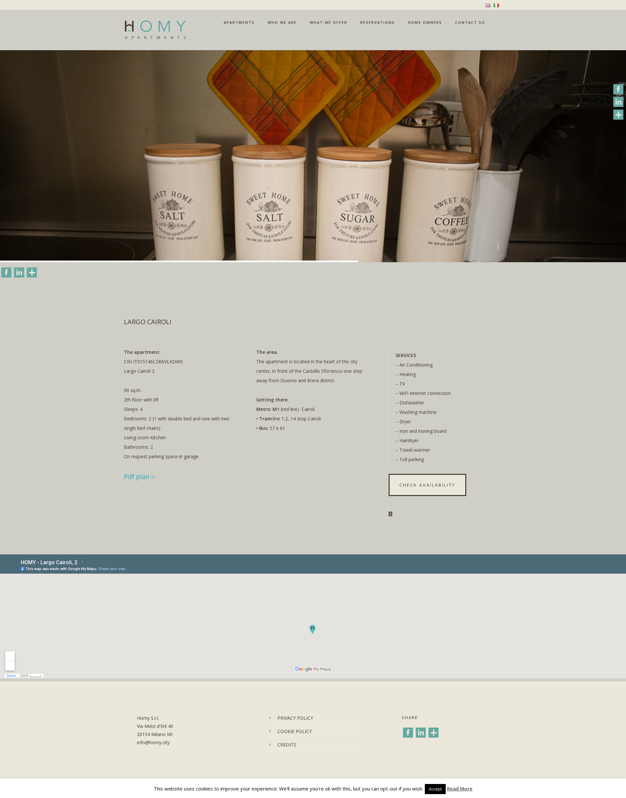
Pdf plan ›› (139, 476)
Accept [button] (435, 789)
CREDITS (286, 745)
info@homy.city (153, 742)
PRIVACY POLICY (295, 718)
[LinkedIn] (19, 272)
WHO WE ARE (282, 22)
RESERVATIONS (377, 22)
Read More (459, 788)
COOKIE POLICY (294, 731)
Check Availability (427, 485)
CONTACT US (470, 22)
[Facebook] (6, 272)
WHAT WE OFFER (328, 22)
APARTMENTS (239, 22)
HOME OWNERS (425, 22)
